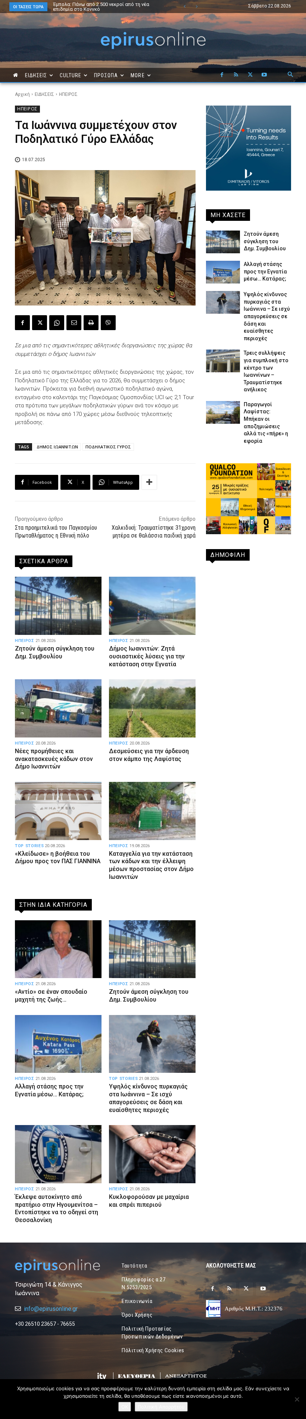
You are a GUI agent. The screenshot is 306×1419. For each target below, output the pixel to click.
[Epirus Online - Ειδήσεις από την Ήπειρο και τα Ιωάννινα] (57, 1266)
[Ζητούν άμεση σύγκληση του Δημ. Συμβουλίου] (58, 606)
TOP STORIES (29, 846)
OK (124, 1407)
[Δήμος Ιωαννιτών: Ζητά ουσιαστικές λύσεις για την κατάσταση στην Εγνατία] (152, 606)
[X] (250, 75)
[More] (149, 482)
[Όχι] (296, 1399)
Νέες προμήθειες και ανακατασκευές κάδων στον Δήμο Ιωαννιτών (54, 759)
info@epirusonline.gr (51, 1308)
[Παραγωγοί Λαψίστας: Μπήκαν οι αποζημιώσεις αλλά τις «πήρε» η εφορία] (223, 412)
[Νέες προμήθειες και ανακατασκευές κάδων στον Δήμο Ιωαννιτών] (58, 708)
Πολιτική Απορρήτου (161, 1407)
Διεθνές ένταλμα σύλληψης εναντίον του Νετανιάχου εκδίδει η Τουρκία (98, 6)
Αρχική (22, 94)
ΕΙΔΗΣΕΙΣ (44, 94)
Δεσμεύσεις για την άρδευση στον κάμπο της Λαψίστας (149, 755)
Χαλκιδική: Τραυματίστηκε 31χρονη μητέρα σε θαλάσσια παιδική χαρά (154, 531)
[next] (196, 6)
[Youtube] (264, 75)
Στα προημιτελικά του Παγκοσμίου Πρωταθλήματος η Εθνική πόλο (56, 531)
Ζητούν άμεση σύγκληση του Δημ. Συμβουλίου (54, 652)
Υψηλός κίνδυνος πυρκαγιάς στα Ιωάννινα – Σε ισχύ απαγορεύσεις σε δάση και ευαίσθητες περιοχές (148, 1098)
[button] (290, 75)
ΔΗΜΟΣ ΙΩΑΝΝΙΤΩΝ (57, 446)
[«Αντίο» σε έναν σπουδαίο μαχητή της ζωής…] (58, 949)
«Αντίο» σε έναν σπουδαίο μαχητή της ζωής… (51, 995)
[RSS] (236, 75)
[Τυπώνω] (91, 322)
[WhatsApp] (56, 322)
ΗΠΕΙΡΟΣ (68, 94)
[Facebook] (221, 75)
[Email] (73, 322)
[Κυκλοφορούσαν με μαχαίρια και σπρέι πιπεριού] (152, 1154)
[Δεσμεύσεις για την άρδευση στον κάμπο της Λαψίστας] (152, 708)
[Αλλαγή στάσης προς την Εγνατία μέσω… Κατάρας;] (58, 1044)
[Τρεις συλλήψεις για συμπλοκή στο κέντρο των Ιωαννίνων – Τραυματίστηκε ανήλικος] (223, 361)
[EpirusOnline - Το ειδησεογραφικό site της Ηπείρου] (153, 40)
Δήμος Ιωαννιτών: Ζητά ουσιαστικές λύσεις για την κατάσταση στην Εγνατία (147, 656)
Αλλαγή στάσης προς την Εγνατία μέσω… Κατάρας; (49, 1090)
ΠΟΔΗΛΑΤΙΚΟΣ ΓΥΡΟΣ (108, 446)
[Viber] (108, 322)
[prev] (184, 6)
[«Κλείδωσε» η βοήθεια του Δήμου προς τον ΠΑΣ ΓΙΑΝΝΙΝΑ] (58, 811)
